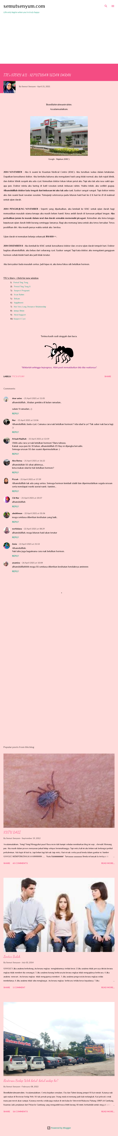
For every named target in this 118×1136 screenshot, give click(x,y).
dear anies (17, 398)
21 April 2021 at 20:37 (31, 498)
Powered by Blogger (61, 1127)
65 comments (20, 863)
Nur (14, 420)
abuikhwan (17, 513)
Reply (15, 413)
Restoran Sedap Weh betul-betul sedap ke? (30, 1081)
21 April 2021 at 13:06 (28, 420)
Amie (14, 544)
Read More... (108, 863)
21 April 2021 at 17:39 (30, 479)
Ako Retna (17, 460)
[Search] (106, 5)
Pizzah (15, 479)
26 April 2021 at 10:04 (32, 562)
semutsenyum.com (24, 6)
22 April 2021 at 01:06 (34, 513)
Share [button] (107, 376)
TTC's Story (18, 376)
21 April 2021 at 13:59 (39, 439)
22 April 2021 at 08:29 (34, 528)
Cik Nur (15, 498)
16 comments (20, 1111)
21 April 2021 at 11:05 (34, 398)
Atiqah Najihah (19, 439)
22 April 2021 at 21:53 (29, 544)
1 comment (19, 987)
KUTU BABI (12, 832)
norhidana (17, 528)
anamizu (16, 562)
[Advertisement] (59, 37)
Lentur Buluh (11, 956)
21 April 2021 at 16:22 (34, 460)
